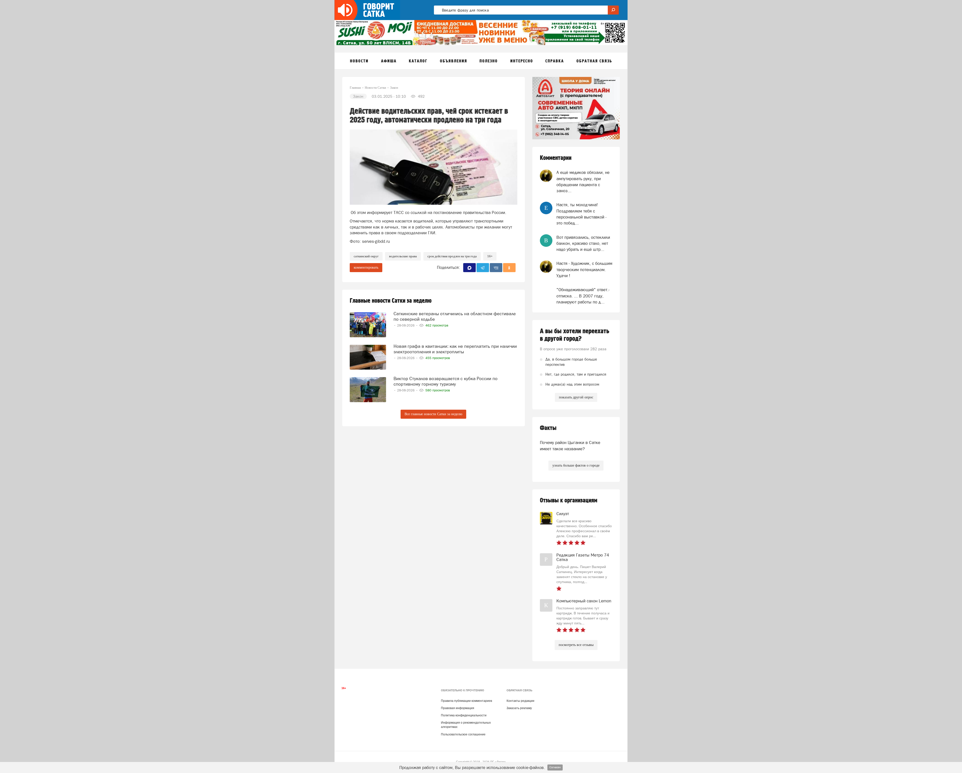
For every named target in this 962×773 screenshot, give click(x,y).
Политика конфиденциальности (464, 715)
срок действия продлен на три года (452, 256)
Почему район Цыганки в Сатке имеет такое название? (570, 445)
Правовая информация (457, 708)
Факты (548, 428)
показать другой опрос (576, 397)
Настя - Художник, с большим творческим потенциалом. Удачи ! (584, 269)
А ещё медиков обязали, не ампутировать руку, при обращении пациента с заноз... (583, 181)
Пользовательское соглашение (463, 734)
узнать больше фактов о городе (575, 465)
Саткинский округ (366, 256)
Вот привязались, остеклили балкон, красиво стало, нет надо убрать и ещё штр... (583, 243)
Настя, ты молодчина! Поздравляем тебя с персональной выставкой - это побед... (581, 214)
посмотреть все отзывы (576, 645)
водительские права (403, 256)
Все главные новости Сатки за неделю (433, 414)
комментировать (366, 267)
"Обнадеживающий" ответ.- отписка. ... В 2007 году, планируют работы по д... (583, 295)
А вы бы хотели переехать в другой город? (574, 335)
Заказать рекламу (519, 708)
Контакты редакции (520, 701)
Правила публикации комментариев (466, 701)
